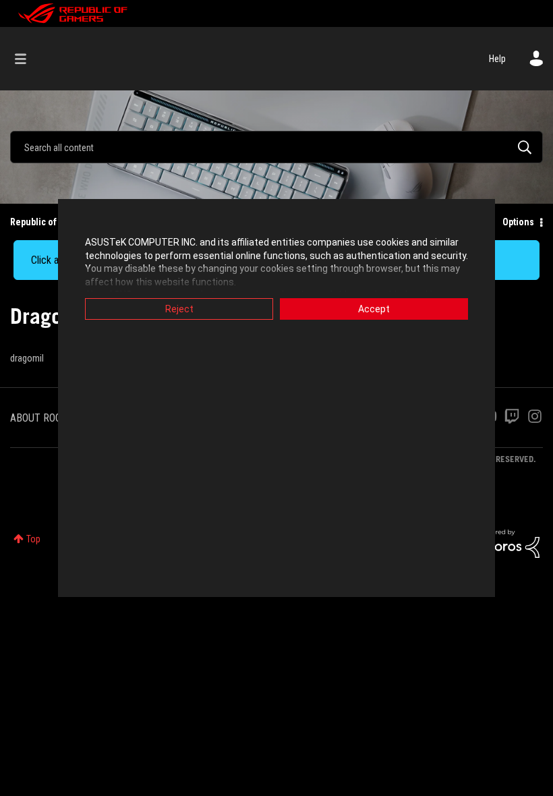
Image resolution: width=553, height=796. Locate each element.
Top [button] (33, 539)
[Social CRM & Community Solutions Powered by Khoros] (509, 543)
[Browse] (27, 59)
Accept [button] (374, 309)
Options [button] (518, 222)
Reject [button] (179, 309)
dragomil (27, 358)
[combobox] (276, 147)
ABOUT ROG (35, 417)
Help (497, 58)
